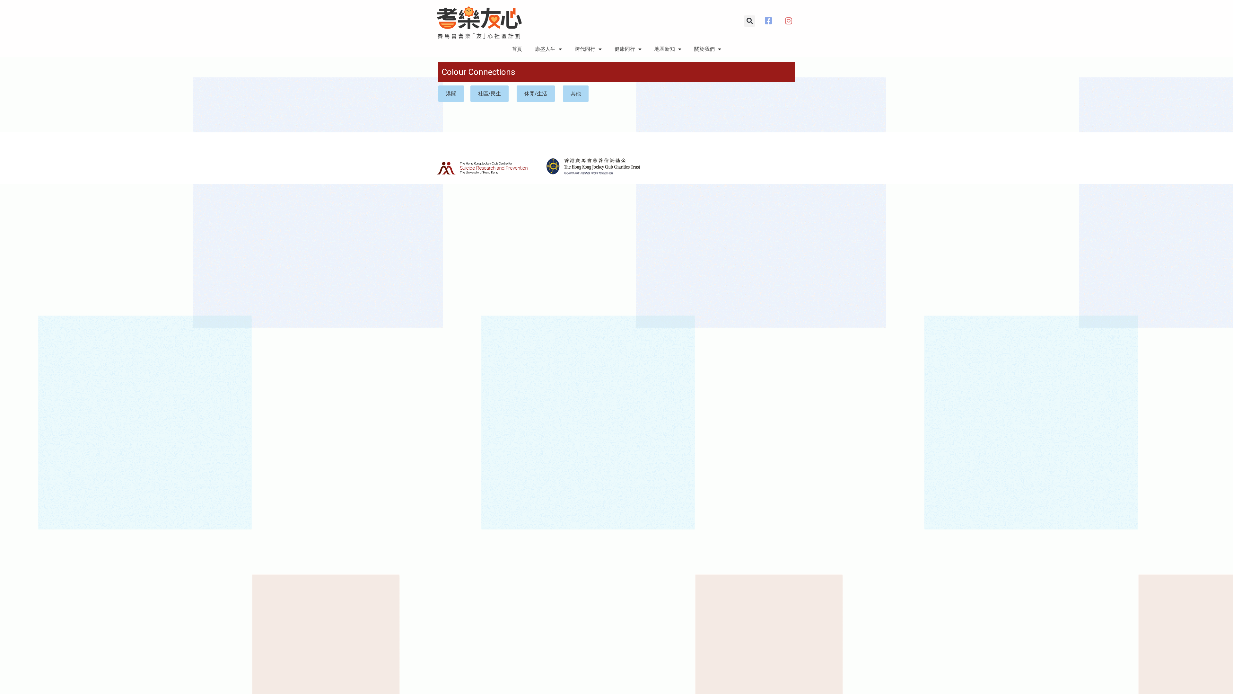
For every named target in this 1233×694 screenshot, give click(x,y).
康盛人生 (545, 49)
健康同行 (625, 49)
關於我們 (704, 49)
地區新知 (664, 49)
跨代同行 (585, 49)
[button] (749, 21)
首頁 (517, 49)
